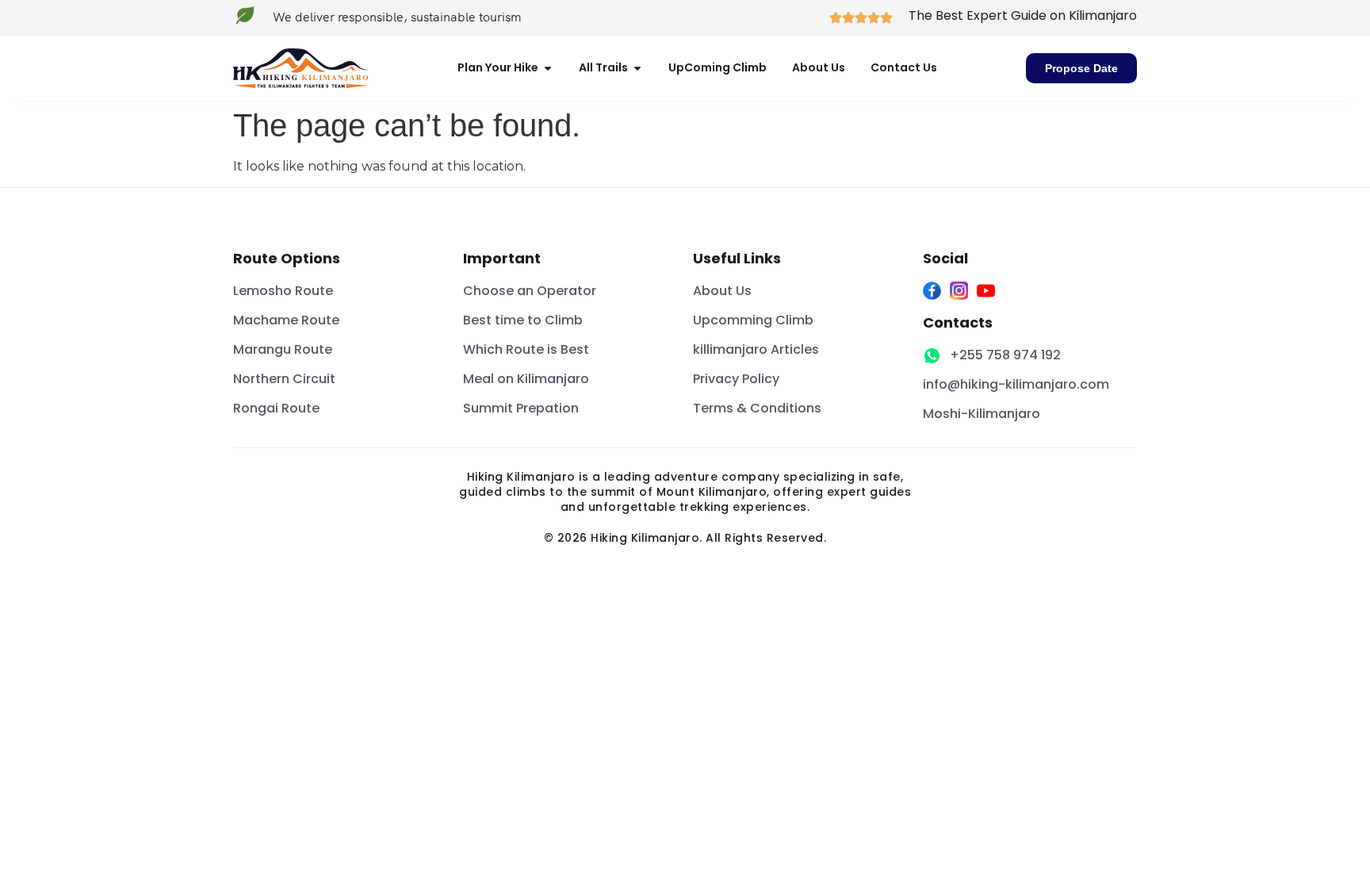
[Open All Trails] (637, 67)
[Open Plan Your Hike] (547, 67)
